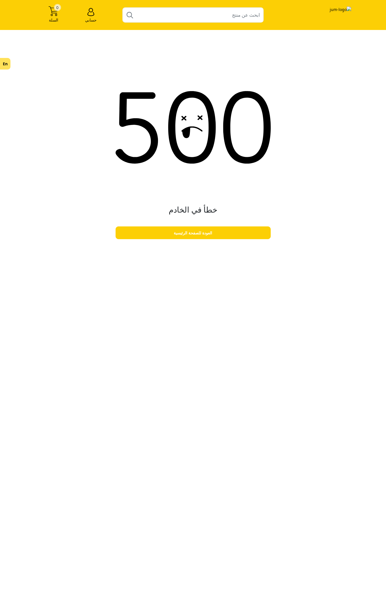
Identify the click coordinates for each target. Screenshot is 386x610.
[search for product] (130, 15)
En (5, 63)
